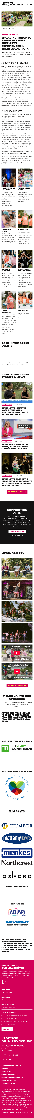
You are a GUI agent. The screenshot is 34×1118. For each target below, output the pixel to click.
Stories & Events (8, 1075)
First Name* (6, 989)
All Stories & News (15, 492)
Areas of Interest (9, 1012)
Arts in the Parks (9, 1024)
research (11, 137)
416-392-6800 (13, 1054)
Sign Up (6, 1029)
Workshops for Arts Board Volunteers (16, 1021)
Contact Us (6, 1072)
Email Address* (8, 1005)
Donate (5, 1069)
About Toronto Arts (10, 1066)
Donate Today (15, 531)
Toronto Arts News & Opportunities (15, 1015)
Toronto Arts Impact (10, 1018)
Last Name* (6, 997)
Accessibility (7, 1083)
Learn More (15, 536)
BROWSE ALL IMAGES (15, 685)
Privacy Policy (7, 1080)
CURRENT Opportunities (11, 1077)
